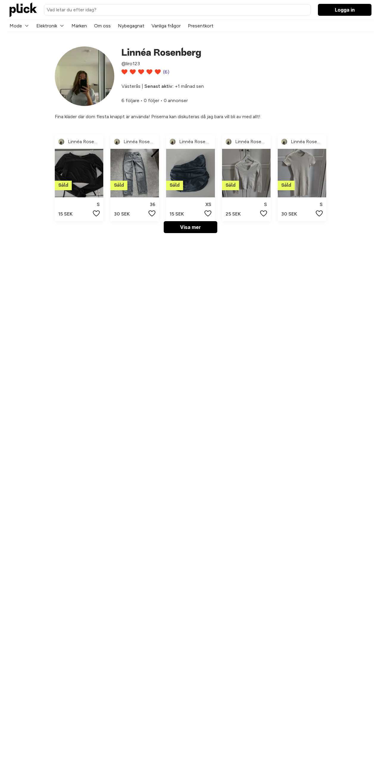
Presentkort (200, 26)
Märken (79, 26)
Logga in (345, 10)
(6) (166, 72)
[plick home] (23, 9)
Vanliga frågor (166, 26)
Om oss (102, 26)
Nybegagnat (131, 26)
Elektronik (46, 26)
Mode (16, 26)
